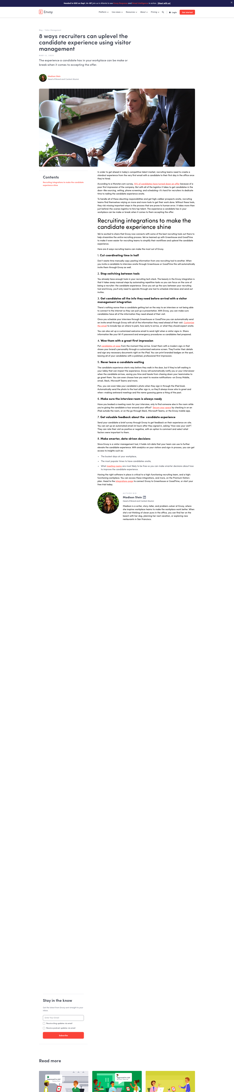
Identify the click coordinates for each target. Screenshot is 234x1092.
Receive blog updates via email (59, 1023)
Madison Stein (54, 76)
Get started (187, 12)
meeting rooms (114, 466)
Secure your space (162, 408)
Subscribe (63, 1035)
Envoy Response (120, 3)
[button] (103, 12)
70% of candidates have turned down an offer (157, 184)
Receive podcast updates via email (60, 1028)
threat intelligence (140, 3)
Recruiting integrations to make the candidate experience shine (63, 184)
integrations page (124, 481)
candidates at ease (111, 346)
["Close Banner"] (231, 2)
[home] (46, 12)
